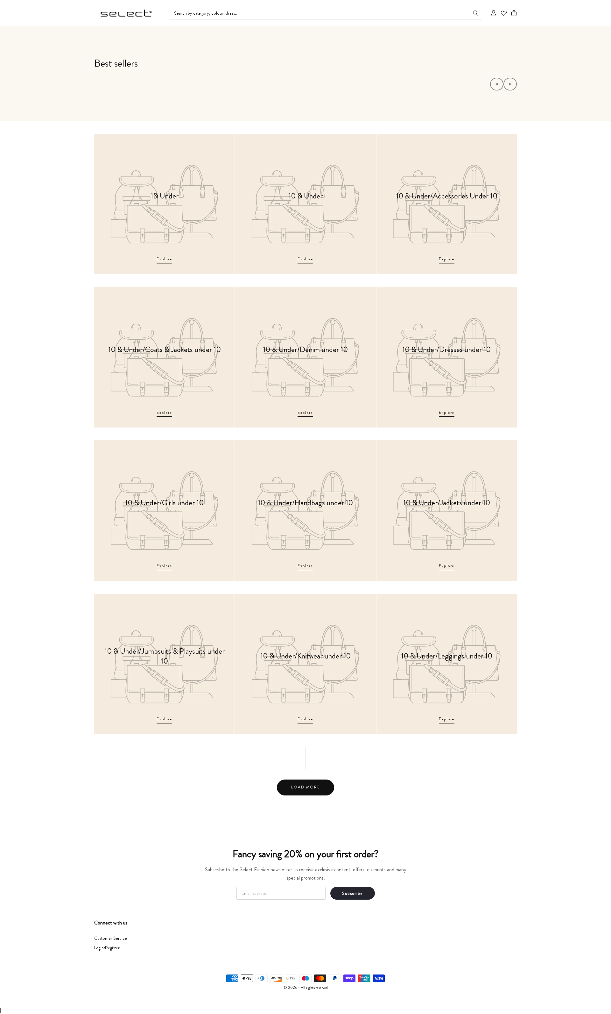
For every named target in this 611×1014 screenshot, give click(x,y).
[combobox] (325, 13)
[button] (514, 13)
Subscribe (352, 893)
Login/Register (107, 948)
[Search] (475, 13)
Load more (305, 787)
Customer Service (110, 938)
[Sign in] (493, 13)
